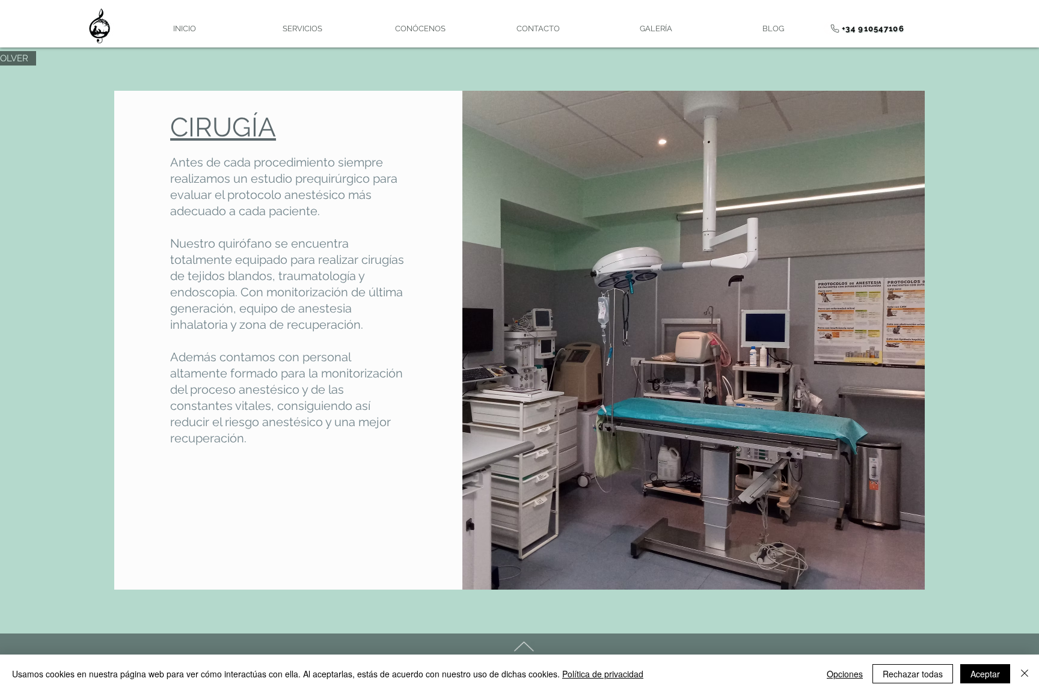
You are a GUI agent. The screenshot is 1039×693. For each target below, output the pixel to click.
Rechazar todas (913, 674)
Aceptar (985, 674)
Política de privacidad (602, 674)
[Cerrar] (1024, 673)
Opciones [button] (845, 674)
